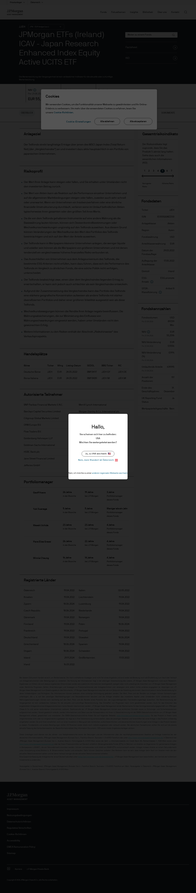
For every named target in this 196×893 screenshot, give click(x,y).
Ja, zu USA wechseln (96, 454)
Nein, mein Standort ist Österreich (96, 460)
